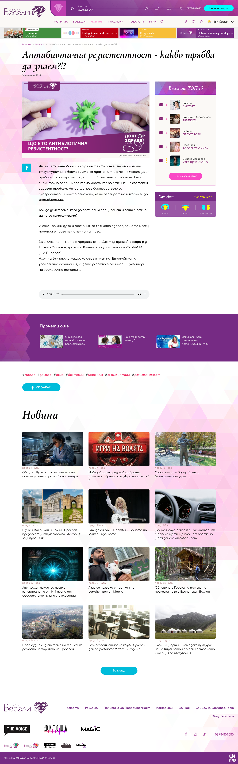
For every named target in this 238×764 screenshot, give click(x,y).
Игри (152, 21)
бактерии (76, 375)
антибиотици (118, 375)
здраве (30, 375)
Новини (97, 21)
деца (60, 375)
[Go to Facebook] (186, 21)
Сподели (43, 387)
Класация (115, 21)
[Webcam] (157, 8)
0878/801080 (194, 8)
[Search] (162, 21)
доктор (46, 375)
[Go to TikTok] (201, 21)
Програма (60, 21)
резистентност (147, 375)
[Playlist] (169, 8)
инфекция (95, 375)
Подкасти (136, 21)
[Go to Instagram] (193, 21)
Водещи (79, 21)
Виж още (119, 670)
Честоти (71, 708)
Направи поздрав (219, 8)
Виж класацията (185, 176)
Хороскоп (184, 196)
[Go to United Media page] (232, 758)
